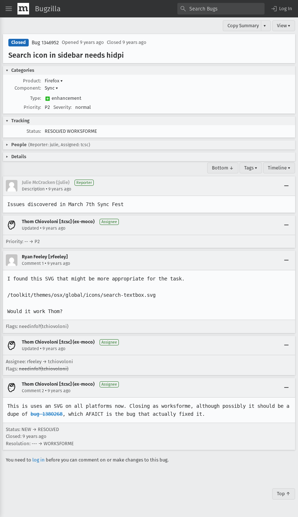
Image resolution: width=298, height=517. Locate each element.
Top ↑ (283, 493)
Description (33, 189)
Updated (30, 228)
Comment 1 (33, 263)
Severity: (62, 107)
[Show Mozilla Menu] (23, 9)
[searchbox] (221, 9)
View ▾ (283, 25)
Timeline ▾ (279, 168)
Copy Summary (243, 25)
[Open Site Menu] (9, 9)
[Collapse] (286, 186)
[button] (281, 9)
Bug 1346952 (45, 43)
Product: (32, 80)
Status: (34, 131)
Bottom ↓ (223, 168)
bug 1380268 (47, 414)
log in (38, 460)
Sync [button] (51, 88)
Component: (28, 88)
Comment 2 (33, 390)
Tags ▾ (250, 168)
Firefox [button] (54, 80)
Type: (35, 98)
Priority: (32, 107)
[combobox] (221, 9)
